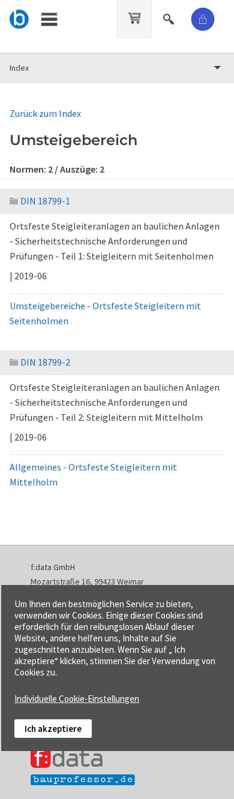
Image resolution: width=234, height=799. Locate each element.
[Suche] (169, 17)
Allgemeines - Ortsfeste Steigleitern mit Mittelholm (93, 474)
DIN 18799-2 (45, 362)
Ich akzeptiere (53, 728)
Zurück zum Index (45, 113)
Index (19, 67)
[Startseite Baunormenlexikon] (19, 17)
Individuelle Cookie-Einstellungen (76, 698)
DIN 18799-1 (45, 201)
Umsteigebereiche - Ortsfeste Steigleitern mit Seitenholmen (105, 313)
